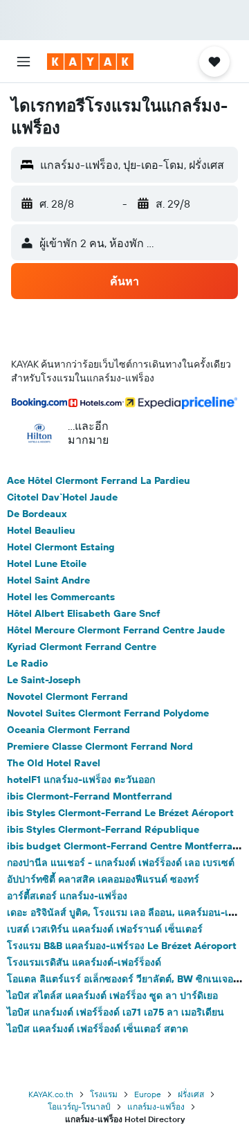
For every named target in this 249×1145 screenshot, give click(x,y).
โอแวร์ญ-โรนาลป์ (79, 1106)
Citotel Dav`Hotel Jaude (62, 497)
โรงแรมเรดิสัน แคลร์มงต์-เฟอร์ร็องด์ (84, 962)
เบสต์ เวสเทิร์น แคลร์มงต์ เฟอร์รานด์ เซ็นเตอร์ (105, 929)
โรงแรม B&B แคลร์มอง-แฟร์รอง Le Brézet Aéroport (122, 945)
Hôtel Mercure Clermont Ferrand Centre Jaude (116, 630)
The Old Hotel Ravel (53, 763)
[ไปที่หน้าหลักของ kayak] (90, 61)
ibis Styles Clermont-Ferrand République (103, 829)
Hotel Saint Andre (48, 580)
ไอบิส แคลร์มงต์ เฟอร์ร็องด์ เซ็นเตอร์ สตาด (97, 1028)
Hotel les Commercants (61, 596)
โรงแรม (104, 1094)
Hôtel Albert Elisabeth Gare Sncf (83, 613)
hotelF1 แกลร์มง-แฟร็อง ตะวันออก (81, 779)
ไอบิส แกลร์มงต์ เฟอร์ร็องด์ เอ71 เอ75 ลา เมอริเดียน (115, 1012)
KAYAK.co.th (50, 1094)
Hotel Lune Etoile (46, 563)
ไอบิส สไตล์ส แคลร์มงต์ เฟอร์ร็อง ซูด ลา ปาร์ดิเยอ (112, 995)
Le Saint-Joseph (44, 680)
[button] (23, 61)
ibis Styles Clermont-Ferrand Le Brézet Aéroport (120, 812)
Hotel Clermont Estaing (61, 547)
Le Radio (27, 663)
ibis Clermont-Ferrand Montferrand (89, 796)
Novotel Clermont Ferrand (67, 696)
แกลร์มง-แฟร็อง (156, 1106)
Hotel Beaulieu (41, 530)
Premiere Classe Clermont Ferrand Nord (100, 746)
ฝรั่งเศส (191, 1094)
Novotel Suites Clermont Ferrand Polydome (108, 713)
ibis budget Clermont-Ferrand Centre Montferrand (125, 846)
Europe (147, 1094)
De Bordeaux (37, 513)
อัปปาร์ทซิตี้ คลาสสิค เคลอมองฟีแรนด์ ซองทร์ (103, 879)
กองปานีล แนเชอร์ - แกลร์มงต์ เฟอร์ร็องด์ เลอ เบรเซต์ (120, 862)
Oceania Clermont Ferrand (68, 729)
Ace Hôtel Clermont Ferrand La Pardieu (98, 480)
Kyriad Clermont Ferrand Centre (81, 646)
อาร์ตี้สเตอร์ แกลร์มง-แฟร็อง (67, 896)
